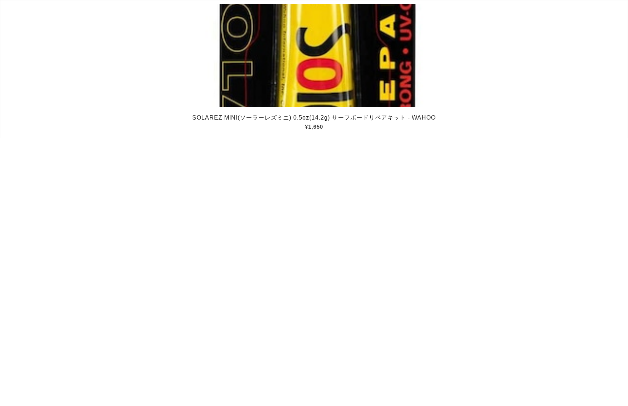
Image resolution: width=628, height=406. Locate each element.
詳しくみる (314, 55)
